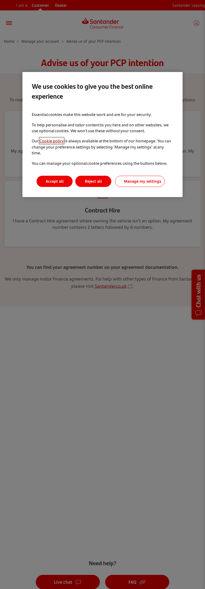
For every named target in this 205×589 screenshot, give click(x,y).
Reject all (93, 181)
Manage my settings (142, 181)
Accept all (55, 181)
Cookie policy (52, 141)
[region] (102, 134)
